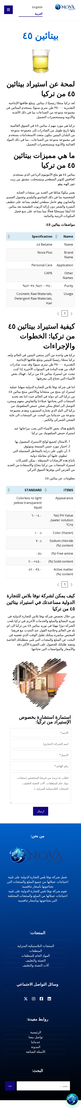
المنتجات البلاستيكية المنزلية (35, 946)
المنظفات (35, 951)
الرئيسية (35, 1032)
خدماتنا (35, 1042)
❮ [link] (71, 313)
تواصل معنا (36, 1037)
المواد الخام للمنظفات (35, 955)
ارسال (40, 811)
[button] (56, 236)
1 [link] (65, 313)
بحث (10, 1085)
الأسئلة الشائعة (35, 1052)
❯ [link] (58, 313)
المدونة (35, 1047)
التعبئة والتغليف (36, 960)
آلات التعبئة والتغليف (35, 965)
